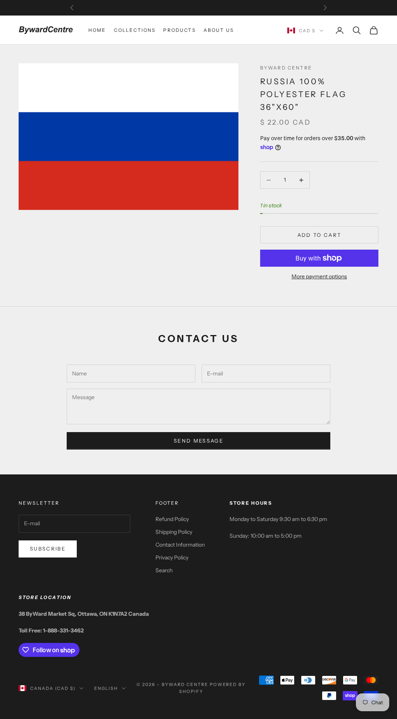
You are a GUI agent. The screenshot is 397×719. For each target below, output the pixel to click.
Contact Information (180, 544)
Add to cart (319, 235)
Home (97, 30)
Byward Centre (286, 68)
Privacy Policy (171, 557)
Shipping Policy (173, 531)
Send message (198, 441)
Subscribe (48, 548)
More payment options (319, 276)
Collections (135, 30)
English (106, 688)
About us (219, 30)
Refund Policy (172, 519)
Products (179, 30)
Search (164, 570)
